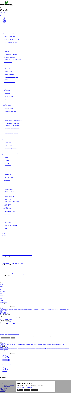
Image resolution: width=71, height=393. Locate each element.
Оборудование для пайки (6, 183)
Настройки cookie (34, 389)
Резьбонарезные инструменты (7, 65)
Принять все (20, 389)
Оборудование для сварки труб (8, 33)
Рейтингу (15, 323)
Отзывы (3, 22)
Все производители (3, 302)
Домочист (2, 300)
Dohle (1, 293)
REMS (1, 284)
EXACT (1, 296)
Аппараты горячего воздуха (7, 48)
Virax (8, 320)
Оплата (3, 19)
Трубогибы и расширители (7, 154)
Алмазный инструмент (6, 208)
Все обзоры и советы (4, 308)
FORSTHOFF (2, 291)
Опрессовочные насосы (6, 105)
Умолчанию (9, 323)
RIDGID (1, 286)
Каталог (3, 18)
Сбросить (11, 321)
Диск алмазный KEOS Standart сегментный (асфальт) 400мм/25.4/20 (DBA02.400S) (17, 255)
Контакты (4, 21)
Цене (12, 323)
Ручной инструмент (6, 205)
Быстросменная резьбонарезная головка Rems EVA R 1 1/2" (13, 274)
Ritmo (1, 298)
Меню (3, 26)
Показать (7, 321)
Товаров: (2, 322)
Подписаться (12, 306)
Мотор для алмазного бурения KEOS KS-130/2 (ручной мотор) (13, 263)
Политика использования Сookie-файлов (24, 387)
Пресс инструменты (6, 90)
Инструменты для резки (6, 139)
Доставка (4, 20)
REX (1, 289)
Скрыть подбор (3, 321)
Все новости (2, 343)
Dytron (1, 295)
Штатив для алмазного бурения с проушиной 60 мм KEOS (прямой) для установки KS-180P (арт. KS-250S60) (21, 246)
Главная (3, 17)
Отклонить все (27, 389)
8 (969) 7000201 (3, 12)
